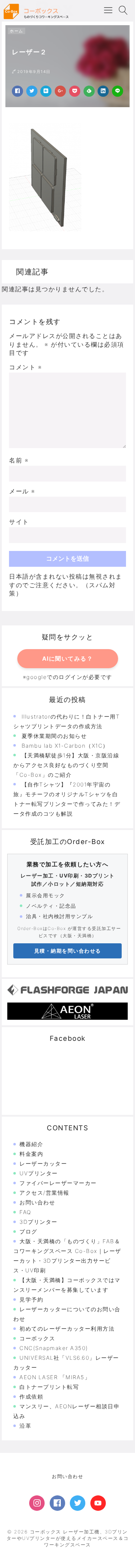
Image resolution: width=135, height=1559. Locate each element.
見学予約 (31, 1299)
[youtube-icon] (98, 1503)
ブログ (28, 1231)
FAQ (25, 1212)
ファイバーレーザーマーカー (58, 1183)
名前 (18, 460)
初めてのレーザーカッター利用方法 (66, 1328)
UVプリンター (38, 1173)
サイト (19, 521)
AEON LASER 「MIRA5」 (54, 1377)
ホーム (16, 30)
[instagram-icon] (37, 1503)
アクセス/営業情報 (44, 1192)
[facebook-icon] (57, 1503)
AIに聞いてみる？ (67, 658)
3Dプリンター (38, 1221)
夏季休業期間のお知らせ (54, 736)
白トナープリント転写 (49, 1387)
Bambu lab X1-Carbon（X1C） (65, 745)
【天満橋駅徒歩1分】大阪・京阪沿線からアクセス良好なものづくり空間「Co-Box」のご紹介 (66, 765)
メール (22, 491)
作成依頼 (31, 1396)
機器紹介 (31, 1144)
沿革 (25, 1425)
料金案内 (31, 1153)
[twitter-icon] (77, 1503)
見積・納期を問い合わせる (67, 951)
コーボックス (37, 1338)
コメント (25, 367)
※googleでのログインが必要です (67, 677)
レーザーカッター (43, 1163)
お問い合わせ (37, 1202)
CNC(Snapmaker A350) (53, 1348)
